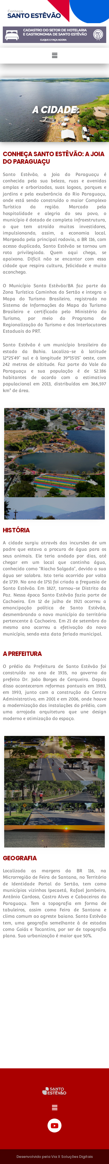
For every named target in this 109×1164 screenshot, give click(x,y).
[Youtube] (54, 1125)
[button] (54, 55)
